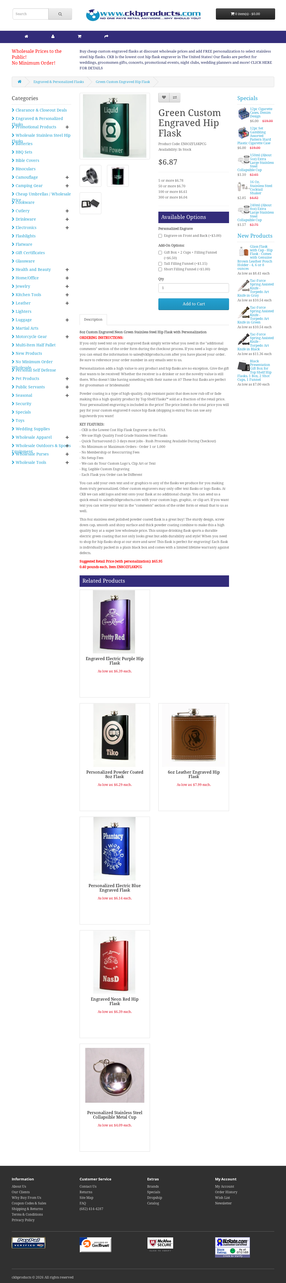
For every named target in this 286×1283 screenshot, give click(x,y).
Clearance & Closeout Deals (41, 110)
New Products (28, 353)
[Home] (26, 36)
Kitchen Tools (28, 294)
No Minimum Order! (33, 63)
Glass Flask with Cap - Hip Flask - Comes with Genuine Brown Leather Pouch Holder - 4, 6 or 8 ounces (255, 258)
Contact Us (88, 1187)
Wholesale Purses (32, 454)
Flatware (23, 244)
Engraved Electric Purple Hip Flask (115, 661)
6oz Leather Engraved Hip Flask (194, 774)
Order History (226, 1192)
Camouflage (26, 177)
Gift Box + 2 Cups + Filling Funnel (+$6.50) (190, 255)
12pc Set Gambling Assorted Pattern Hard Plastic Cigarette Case (254, 135)
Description (93, 320)
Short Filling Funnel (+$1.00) (187, 269)
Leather (23, 303)
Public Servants (30, 387)
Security (23, 403)
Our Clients (21, 1192)
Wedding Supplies (32, 429)
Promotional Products (35, 127)
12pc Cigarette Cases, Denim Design (261, 112)
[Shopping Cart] (79, 36)
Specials (23, 412)
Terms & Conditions (27, 1214)
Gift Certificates (30, 253)
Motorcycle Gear (31, 336)
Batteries (23, 143)
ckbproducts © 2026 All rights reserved (42, 1277)
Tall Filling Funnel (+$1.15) (185, 264)
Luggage (23, 320)
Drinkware (25, 219)
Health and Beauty (33, 269)
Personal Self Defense (35, 370)
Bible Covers (27, 160)
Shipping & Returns (27, 1209)
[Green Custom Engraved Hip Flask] (115, 126)
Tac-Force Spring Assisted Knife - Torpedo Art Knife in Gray (255, 288)
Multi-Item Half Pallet (35, 345)
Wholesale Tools (30, 462)
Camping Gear (29, 185)
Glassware (25, 261)
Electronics (25, 227)
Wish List (222, 1198)
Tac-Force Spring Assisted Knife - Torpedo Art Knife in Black (255, 341)
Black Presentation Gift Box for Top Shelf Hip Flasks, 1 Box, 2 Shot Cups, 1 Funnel (254, 370)
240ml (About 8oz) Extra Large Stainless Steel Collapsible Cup (255, 212)
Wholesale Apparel (33, 437)
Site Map (86, 1198)
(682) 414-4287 (91, 1209)
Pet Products (27, 378)
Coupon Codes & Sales (29, 1203)
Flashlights (25, 236)
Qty (161, 279)
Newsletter (223, 1203)
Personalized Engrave (175, 229)
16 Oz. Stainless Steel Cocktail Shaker (261, 187)
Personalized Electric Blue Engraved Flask (115, 888)
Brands (153, 1187)
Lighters (23, 311)
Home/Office (27, 278)
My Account (224, 1187)
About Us (19, 1187)
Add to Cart (194, 303)
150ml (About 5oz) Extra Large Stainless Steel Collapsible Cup (255, 162)
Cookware (25, 202)
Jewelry (22, 286)
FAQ (83, 1203)
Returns (86, 1192)
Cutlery (22, 211)
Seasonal (23, 395)
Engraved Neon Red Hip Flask (115, 1001)
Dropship (154, 1198)
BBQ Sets (23, 152)
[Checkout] (106, 36)
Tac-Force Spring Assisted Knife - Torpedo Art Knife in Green (255, 315)
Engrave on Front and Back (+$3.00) (192, 236)
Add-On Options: (171, 245)
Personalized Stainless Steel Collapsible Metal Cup (114, 1115)
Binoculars (25, 169)
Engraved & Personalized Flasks (59, 82)
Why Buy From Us (26, 1198)
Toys (19, 420)
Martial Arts (26, 328)
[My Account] (52, 36)
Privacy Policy (23, 1220)
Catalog (153, 1203)
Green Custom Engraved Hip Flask (123, 82)
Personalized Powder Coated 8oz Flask (114, 774)
